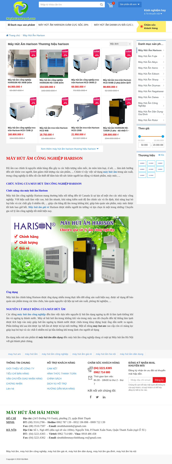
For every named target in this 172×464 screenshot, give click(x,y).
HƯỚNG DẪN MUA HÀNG (61, 388)
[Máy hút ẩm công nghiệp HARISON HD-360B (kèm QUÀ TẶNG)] (22, 64)
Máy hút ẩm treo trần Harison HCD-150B (85, 129)
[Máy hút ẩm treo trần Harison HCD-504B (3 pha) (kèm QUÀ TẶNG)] (117, 64)
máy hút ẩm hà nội (106, 354)
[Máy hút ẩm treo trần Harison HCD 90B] (54, 111)
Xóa (162, 155)
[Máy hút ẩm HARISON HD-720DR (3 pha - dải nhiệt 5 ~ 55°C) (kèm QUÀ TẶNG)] (117, 111)
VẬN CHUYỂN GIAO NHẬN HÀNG (24, 378)
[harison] (142, 163)
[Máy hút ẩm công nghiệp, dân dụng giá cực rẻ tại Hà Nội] (20, 10)
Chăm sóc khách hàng (151, 26)
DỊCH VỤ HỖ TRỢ (57, 383)
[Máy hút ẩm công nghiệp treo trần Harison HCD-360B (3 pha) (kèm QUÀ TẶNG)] (85, 64)
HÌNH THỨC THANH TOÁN (61, 373)
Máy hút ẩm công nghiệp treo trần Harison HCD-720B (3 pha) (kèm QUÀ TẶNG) (21, 130)
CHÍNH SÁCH (54, 378)
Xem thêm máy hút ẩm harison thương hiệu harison (68, 148)
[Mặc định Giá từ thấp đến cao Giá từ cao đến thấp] (120, 44)
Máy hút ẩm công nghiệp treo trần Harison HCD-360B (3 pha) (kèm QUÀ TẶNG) (85, 82)
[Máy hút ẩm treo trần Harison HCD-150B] (85, 111)
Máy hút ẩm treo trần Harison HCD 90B (54, 129)
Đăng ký (159, 380)
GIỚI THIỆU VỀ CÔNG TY (20, 368)
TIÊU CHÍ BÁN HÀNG (17, 373)
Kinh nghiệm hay (155, 11)
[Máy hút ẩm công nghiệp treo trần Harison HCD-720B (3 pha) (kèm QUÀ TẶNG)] (22, 111)
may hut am (14, 354)
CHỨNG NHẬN (14, 383)
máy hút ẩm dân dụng (131, 354)
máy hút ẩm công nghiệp (55, 354)
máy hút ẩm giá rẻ (82, 354)
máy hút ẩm (31, 354)
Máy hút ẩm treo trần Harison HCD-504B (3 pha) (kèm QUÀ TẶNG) (117, 83)
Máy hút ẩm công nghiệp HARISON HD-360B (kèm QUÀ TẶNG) (20, 82)
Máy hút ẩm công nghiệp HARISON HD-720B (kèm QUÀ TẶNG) (52, 83)
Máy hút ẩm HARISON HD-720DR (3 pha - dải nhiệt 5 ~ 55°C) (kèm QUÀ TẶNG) (116, 131)
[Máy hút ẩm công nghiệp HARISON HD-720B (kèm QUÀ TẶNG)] (54, 64)
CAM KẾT (52, 368)
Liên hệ (10, 388)
